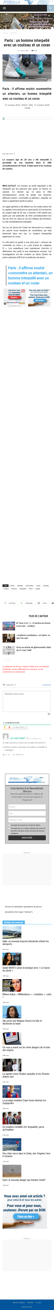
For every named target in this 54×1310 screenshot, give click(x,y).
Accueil (5, 33)
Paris (31, 589)
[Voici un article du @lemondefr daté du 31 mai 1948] (9, 650)
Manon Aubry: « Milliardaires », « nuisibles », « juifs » (27, 996)
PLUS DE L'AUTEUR (38, 616)
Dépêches (13, 33)
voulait (37, 589)
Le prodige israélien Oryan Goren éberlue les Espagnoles (24, 1102)
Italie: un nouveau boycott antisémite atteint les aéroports (26, 943)
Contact (38, 1302)
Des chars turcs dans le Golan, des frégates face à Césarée (26, 1155)
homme (14, 589)
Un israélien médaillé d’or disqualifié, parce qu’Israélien (23, 1128)
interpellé (23, 589)
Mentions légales (19, 1302)
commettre (29, 586)
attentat (20, 586)
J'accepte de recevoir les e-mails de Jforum (25, 825)
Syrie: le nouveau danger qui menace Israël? (24, 1179)
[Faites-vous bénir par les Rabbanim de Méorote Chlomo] (27, 21)
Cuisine (6, 589)
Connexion (46, 685)
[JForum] (27, 2)
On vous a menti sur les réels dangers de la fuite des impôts (26, 1049)
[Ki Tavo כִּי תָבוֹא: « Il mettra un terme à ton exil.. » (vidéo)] (9, 626)
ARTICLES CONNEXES (15, 616)
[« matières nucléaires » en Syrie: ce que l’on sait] (9, 638)
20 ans (12, 586)
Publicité (30, 1302)
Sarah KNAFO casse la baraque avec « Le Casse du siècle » (26, 969)
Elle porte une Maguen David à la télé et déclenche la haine (22, 1022)
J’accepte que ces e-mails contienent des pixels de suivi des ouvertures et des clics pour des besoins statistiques (28, 830)
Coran (38, 586)
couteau (46, 586)
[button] (27, 837)
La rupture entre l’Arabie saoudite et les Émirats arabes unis (26, 1075)
